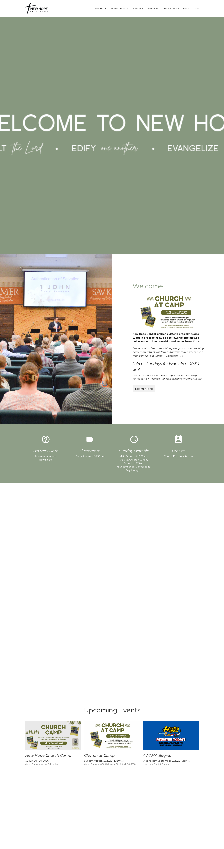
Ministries (118, 8)
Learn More (144, 389)
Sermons (153, 8)
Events (138, 8)
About (99, 8)
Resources (171, 8)
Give (186, 8)
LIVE (196, 8)
